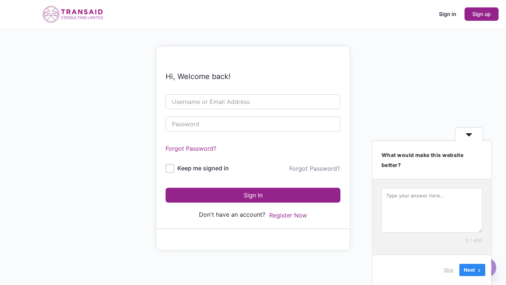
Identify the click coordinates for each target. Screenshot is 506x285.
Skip (448, 270)
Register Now (288, 215)
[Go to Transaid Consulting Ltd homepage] (72, 13)
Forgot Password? (191, 148)
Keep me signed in (203, 168)
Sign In (253, 195)
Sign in (447, 14)
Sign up (481, 14)
